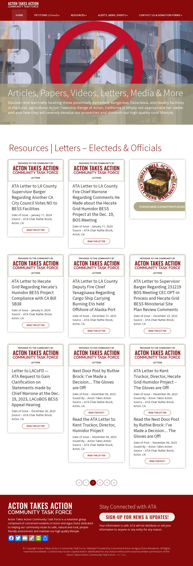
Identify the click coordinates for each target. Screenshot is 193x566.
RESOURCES (78, 15)
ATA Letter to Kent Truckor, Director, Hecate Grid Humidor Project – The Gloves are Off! (157, 379)
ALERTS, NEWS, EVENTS (112, 15)
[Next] (114, 483)
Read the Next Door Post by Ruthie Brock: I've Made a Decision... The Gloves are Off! (156, 427)
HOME (19, 15)
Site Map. (121, 554)
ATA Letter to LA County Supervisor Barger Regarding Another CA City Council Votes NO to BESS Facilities (34, 197)
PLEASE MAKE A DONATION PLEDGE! (162, 206)
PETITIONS (46, 15)
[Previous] (79, 483)
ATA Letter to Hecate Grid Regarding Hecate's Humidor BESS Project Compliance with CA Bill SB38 (34, 292)
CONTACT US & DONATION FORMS (159, 15)
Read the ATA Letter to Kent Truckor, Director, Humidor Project (94, 424)
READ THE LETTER (35, 230)
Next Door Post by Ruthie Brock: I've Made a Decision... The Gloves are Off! (96, 379)
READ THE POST (96, 412)
